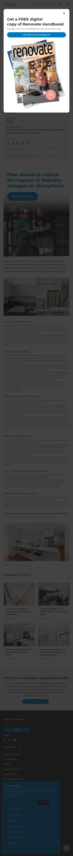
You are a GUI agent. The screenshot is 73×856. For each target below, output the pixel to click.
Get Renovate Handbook (36, 35)
